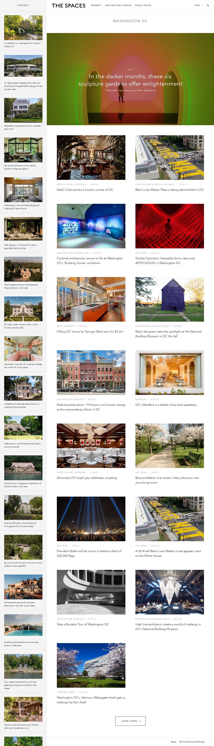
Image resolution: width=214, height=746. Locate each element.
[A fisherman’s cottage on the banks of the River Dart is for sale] (23, 467)
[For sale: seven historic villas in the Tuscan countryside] (23, 308)
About (173, 742)
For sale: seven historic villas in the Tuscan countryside (20, 326)
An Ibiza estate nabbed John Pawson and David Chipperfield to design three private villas (23, 86)
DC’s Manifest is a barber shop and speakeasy (166, 405)
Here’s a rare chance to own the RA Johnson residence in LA (21, 726)
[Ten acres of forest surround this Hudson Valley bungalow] (23, 150)
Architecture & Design (118, 5)
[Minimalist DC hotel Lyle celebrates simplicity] (91, 446)
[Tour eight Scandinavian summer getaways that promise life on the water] (23, 666)
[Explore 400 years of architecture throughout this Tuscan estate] (23, 507)
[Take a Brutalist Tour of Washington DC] (91, 592)
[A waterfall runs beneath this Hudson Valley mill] (23, 27)
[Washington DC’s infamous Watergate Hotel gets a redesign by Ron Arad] (91, 665)
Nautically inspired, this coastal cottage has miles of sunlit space (23, 366)
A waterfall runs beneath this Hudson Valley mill (22, 45)
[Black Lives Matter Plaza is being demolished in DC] (169, 157)
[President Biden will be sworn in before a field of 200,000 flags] (91, 519)
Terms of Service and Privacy (192, 742)
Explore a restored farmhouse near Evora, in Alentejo (21, 644)
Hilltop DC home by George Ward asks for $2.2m (90, 331)
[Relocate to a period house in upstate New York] (23, 110)
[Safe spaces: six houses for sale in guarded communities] (23, 229)
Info (197, 5)
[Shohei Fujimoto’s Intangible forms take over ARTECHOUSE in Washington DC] (169, 226)
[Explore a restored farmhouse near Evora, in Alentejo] (23, 626)
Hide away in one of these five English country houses (22, 445)
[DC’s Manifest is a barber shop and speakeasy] (169, 372)
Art (130, 70)
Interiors (80, 184)
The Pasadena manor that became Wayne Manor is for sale (21, 286)
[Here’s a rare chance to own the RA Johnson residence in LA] (23, 709)
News (172, 184)
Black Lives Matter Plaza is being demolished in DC (169, 190)
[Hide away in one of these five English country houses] (23, 428)
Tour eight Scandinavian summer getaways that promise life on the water (20, 685)
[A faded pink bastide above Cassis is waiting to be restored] (23, 388)
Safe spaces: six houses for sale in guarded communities (20, 247)
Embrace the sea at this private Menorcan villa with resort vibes (19, 604)
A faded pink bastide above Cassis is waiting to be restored (21, 405)
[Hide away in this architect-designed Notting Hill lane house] (23, 189)
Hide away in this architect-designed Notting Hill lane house (21, 207)
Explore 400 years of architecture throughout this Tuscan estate (20, 525)
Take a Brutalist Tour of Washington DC (83, 624)
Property (96, 5)
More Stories (130, 721)
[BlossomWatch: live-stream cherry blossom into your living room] (169, 446)
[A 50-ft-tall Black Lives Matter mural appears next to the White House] (169, 519)
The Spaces (68, 6)
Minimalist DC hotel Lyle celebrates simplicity (87, 478)
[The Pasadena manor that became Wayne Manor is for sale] (23, 269)
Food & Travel (143, 5)
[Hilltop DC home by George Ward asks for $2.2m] (91, 299)
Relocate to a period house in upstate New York (22, 127)
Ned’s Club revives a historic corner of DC (85, 190)
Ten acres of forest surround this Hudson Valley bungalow (20, 167)
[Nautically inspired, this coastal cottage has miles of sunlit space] (23, 348)
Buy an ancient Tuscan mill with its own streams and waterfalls (23, 564)
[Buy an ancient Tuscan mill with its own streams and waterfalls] (23, 547)
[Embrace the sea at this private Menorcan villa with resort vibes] (23, 587)
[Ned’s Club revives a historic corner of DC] (91, 157)
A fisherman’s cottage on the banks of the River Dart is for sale (22, 485)
